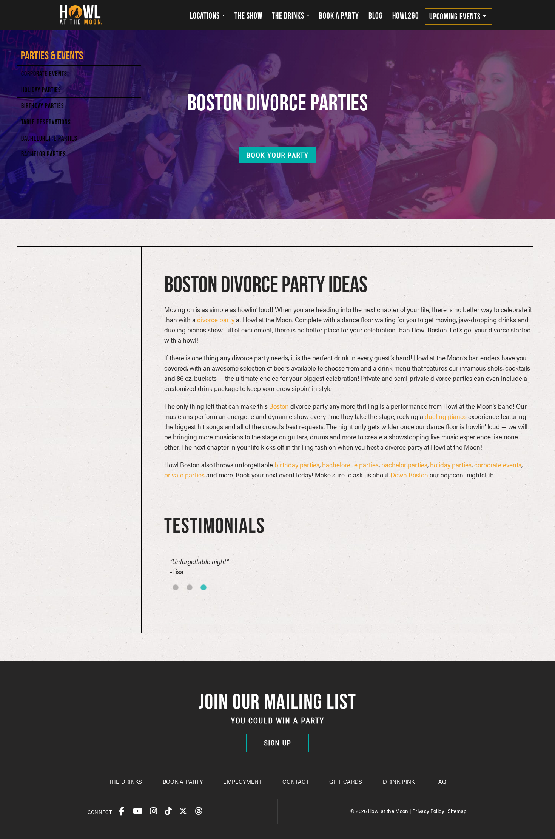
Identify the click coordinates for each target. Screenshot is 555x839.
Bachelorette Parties (49, 138)
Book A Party (183, 781)
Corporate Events (44, 73)
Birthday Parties (42, 105)
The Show (248, 15)
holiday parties (451, 464)
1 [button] (186, 597)
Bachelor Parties (43, 154)
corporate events (497, 464)
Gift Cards (345, 781)
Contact (295, 781)
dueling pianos (446, 416)
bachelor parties (404, 464)
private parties (184, 474)
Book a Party (339, 15)
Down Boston (409, 474)
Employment (242, 781)
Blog (375, 15)
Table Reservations (46, 121)
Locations (205, 15)
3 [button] (213, 597)
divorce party (215, 319)
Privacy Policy (428, 810)
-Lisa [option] (199, 566)
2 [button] (200, 597)
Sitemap (457, 810)
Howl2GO (405, 15)
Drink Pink (399, 781)
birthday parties (296, 464)
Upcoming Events (455, 16)
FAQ (440, 781)
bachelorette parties (350, 464)
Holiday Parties (41, 89)
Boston (279, 406)
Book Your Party (278, 155)
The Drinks (289, 15)
